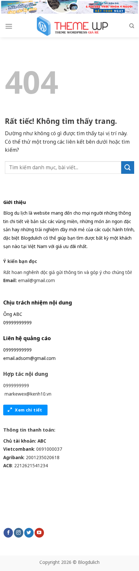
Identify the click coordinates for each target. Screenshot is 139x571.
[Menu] (9, 26)
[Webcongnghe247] (70, 26)
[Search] (131, 26)
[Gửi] (127, 167)
